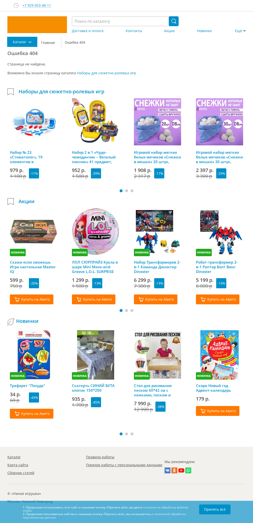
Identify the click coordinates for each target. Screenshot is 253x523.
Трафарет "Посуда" (27, 385)
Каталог (14, 457)
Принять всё (215, 509)
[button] (121, 190)
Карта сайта (17, 465)
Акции (169, 31)
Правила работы (100, 457)
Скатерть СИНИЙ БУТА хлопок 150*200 (93, 388)
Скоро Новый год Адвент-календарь (213, 388)
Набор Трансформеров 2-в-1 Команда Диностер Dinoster (157, 267)
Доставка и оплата (88, 31)
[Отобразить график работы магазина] (16, 5)
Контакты (134, 31)
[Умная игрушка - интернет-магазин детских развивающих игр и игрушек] (37, 24)
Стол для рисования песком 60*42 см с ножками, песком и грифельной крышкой (155, 390)
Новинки (204, 31)
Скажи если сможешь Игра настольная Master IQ (33, 267)
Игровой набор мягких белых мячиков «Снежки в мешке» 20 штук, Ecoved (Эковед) (157, 157)
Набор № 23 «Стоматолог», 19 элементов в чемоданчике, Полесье (31, 157)
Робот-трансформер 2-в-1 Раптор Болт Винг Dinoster (217, 267)
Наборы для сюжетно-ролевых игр (106, 73)
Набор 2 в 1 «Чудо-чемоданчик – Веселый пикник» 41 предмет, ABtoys (94, 157)
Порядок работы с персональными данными (124, 465)
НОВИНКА (18, 252)
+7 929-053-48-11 (36, 5)
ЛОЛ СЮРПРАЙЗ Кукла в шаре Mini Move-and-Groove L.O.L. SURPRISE (95, 267)
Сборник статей (20, 472)
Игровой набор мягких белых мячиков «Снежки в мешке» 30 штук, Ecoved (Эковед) (219, 157)
